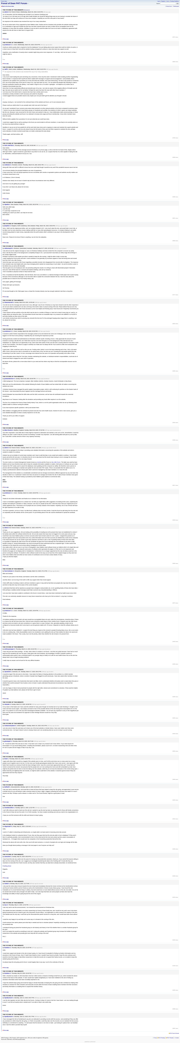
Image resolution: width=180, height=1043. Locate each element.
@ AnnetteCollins (43, 826)
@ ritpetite (65, 225)
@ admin (50, 44)
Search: (158, 3)
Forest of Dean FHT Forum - (14, 3)
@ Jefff (45, 145)
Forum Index (4, 1)
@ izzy (41, 947)
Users (167, 1)
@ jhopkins (64, 248)
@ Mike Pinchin (52, 447)
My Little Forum (56, 462)
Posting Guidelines (174, 1)
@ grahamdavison (56, 430)
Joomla (39, 462)
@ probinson (46, 378)
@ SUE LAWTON (46, 997)
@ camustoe (40, 883)
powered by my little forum (90, 1041)
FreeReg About (7, 866)
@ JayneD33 (42, 704)
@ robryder (40, 758)
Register (163, 1)
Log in (158, 1)
